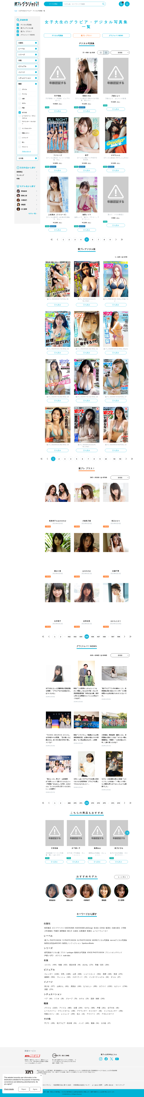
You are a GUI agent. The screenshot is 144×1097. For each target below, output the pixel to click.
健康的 (50, 977)
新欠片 (69, 931)
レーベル (21, 49)
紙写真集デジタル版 (52, 952)
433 (75, 637)
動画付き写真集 (80, 952)
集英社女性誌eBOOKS (52, 943)
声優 (23, 108)
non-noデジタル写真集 (118, 940)
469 (69, 803)
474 (98, 803)
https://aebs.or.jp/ (41, 1073)
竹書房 (56, 931)
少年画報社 (48, 931)
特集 (18, 178)
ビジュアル (22, 66)
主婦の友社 (116, 928)
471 (81, 803)
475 (104, 803)
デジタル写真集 (26, 25)
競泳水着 (75, 965)
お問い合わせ (109, 1085)
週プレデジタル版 (27, 28)
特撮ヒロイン (25, 133)
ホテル (84, 999)
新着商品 (19, 172)
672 (118, 803)
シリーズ (21, 54)
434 (81, 637)
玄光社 (96, 928)
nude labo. (67, 955)
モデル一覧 (32, 213)
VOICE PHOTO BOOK (95, 952)
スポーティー (80, 977)
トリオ (59, 999)
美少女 (50, 986)
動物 (95, 1023)
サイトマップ (120, 1085)
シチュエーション (24, 78)
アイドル (24, 94)
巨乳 (66, 974)
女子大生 (24, 112)
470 (75, 803)
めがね (88, 965)
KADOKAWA (69, 928)
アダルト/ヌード (26, 151)
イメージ (21, 72)
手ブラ (50, 1023)
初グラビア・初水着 (67, 1023)
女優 (23, 98)
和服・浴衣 (102, 965)
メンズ (84, 1023)
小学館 (123, 928)
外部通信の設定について (81, 1085)
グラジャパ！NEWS (28, 35)
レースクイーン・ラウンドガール (29, 117)
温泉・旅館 (98, 999)
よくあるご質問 (97, 1085)
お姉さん (63, 986)
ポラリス (58, 955)
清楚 (49, 989)
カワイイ (106, 986)
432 (69, 637)
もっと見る (122, 877)
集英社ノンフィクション (71, 943)
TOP (15, 11)
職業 (20, 84)
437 (98, 637)
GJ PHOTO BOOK (84, 940)
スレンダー (52, 974)
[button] (127, 833)
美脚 (108, 974)
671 (112, 803)
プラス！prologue (66, 952)
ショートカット (93, 974)
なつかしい (90, 986)
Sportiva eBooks (88, 943)
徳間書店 (63, 931)
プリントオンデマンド (113, 952)
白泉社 (75, 931)
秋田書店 (47, 928)
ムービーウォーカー (100, 931)
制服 (63, 965)
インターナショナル (99, 977)
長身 (119, 974)
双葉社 (89, 931)
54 (120, 459)
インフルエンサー (27, 128)
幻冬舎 (102, 928)
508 (118, 637)
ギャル (116, 977)
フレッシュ (64, 977)
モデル (24, 103)
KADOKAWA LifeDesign (84, 928)
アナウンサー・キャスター (29, 122)
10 (106, 459)
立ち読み (57, 111)
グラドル (24, 89)
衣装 (20, 60)
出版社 (20, 43)
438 (104, 637)
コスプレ (51, 965)
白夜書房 (82, 931)
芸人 (23, 142)
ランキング (20, 175)
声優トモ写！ (49, 955)
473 (92, 803)
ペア (48, 999)
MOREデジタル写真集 (100, 940)
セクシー (121, 986)
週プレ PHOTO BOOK (52, 940)
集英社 (108, 928)
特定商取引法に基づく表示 (62, 1085)
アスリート (25, 147)
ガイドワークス (58, 928)
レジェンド (25, 137)
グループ (72, 999)
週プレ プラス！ (26, 31)
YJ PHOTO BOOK (69, 940)
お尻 (78, 974)
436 (92, 637)
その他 (20, 158)
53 (114, 459)
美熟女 (76, 986)
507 (112, 637)
